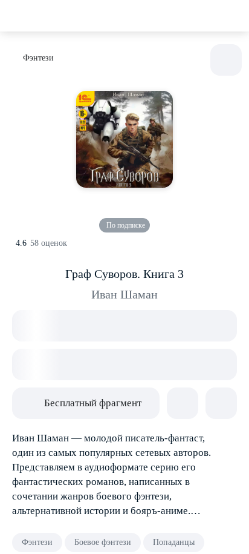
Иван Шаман (124, 294)
